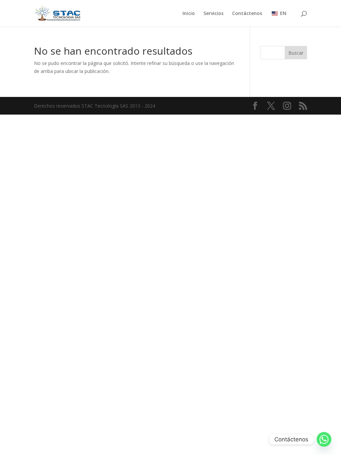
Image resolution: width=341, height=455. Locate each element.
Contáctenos (247, 13)
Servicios (213, 13)
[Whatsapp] (324, 439)
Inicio (188, 13)
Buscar (295, 53)
